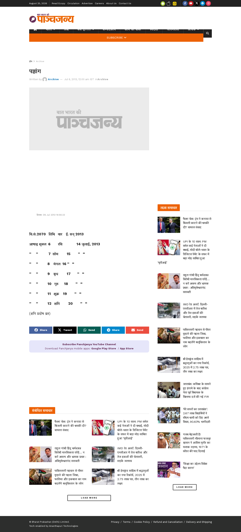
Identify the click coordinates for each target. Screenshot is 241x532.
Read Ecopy (58, 3)
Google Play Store (103, 348)
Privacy (115, 522)
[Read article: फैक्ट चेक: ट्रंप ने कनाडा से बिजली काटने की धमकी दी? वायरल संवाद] (40, 428)
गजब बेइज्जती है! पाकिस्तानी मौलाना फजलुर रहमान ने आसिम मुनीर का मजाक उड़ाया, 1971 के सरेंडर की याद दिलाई (197, 442)
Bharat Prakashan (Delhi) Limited (50, 522)
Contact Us (125, 3)
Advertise (87, 3)
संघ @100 (84, 29)
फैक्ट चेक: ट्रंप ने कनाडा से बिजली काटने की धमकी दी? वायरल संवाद (70, 426)
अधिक (192, 29)
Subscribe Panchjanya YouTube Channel (89, 344)
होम (30, 61)
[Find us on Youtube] (190, 3)
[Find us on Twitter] (196, 3)
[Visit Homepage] (51, 18)
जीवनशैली (173, 29)
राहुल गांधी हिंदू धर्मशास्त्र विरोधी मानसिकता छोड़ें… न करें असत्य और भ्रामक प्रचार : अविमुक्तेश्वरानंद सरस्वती (196, 283)
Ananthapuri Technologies (63, 526)
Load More (89, 498)
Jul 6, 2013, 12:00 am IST (79, 79)
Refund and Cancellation (168, 522)
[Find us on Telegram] (202, 3)
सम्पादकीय (109, 29)
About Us (111, 3)
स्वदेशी (154, 29)
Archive (40, 61)
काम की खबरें (133, 29)
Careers (99, 3)
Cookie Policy (142, 522)
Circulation (73, 3)
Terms (126, 522)
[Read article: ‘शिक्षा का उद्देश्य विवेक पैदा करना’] (169, 470)
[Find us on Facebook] (185, 3)
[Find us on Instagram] (208, 3)
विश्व (66, 29)
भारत (49, 29)
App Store (126, 348)
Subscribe (115, 37)
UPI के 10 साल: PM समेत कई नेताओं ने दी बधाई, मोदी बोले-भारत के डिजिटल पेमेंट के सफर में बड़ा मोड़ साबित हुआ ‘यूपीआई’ (133, 430)
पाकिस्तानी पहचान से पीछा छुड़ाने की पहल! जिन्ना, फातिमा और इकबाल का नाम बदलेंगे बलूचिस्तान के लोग (196, 338)
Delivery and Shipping (199, 522)
